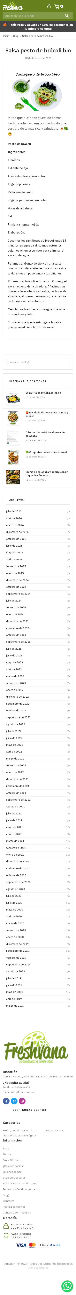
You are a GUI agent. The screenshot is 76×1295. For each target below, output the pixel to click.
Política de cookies (14, 1206)
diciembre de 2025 (38, 532)
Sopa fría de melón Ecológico (43, 392)
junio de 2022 (38, 738)
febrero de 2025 (38, 566)
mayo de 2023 (38, 662)
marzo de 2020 (38, 923)
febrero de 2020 (38, 930)
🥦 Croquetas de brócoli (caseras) (46, 452)
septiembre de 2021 (38, 799)
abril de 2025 (38, 559)
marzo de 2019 (38, 1005)
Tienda (7, 1154)
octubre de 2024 (38, 586)
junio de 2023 (38, 655)
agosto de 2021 (38, 806)
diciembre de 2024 (38, 580)
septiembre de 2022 (38, 717)
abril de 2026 (38, 518)
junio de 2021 (38, 820)
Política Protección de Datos (20, 1183)
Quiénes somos (12, 1171)
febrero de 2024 (38, 607)
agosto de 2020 (38, 889)
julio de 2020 (38, 895)
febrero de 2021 (38, 848)
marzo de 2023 (38, 676)
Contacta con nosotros (17, 1212)
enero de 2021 (38, 854)
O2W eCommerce (38, 1267)
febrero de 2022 (38, 765)
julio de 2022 (38, 731)
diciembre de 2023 (38, 621)
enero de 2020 (38, 937)
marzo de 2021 (38, 841)
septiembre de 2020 (38, 882)
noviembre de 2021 (38, 786)
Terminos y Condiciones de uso (21, 1189)
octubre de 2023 (38, 635)
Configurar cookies (29, 1109)
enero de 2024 (38, 614)
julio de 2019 (38, 978)
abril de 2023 (38, 669)
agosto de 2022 (38, 724)
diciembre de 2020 (38, 861)
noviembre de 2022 (38, 703)
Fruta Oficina (11, 1160)
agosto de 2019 (38, 971)
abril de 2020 (38, 916)
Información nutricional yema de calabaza (45, 434)
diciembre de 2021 (38, 779)
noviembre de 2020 (38, 868)
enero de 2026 (38, 525)
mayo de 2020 (38, 909)
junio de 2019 (38, 985)
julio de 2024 (38, 600)
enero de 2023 (38, 690)
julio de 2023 (38, 648)
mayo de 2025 (38, 552)
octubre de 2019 (38, 957)
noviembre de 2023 (38, 628)
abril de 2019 (38, 999)
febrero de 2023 (38, 683)
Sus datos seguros (14, 1177)
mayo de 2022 (38, 744)
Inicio (6, 36)
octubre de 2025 (38, 539)
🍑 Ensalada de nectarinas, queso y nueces (47, 414)
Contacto (8, 1201)
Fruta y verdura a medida (18, 1130)
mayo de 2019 (38, 992)
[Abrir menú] (69, 6)
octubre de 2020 (38, 875)
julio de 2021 (38, 813)
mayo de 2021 (38, 827)
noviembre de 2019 (38, 950)
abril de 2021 (38, 834)
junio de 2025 (38, 545)
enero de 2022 (38, 772)
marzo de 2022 (38, 758)
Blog (15, 36)
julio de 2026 (38, 511)
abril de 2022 (38, 751)
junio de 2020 (38, 902)
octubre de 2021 (38, 793)
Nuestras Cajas (55, 1130)
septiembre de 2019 (38, 964)
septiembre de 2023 (38, 641)
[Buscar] (67, 15)
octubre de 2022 (38, 710)
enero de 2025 (38, 573)
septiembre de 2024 (38, 593)
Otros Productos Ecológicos (20, 1135)
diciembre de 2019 (38, 944)
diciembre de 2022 (38, 696)
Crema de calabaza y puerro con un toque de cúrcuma (47, 473)
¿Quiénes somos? (13, 1166)
